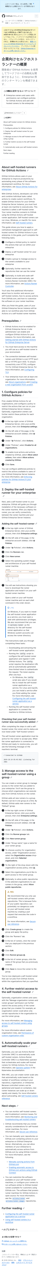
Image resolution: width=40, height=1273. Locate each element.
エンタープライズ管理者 (13, 21)
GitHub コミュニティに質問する (15, 1241)
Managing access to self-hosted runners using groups (17, 1023)
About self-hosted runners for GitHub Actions (19, 168)
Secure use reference (28, 1132)
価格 (12, 1262)
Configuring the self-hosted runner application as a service (24, 701)
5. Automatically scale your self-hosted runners (19, 1044)
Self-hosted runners (24, 223)
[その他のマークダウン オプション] (24, 113)
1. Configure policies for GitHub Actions (17, 393)
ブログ (4, 1265)
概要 (6, 23)
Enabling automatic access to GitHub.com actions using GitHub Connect (23, 1170)
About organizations (17, 382)
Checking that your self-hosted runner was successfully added (18, 720)
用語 (19, 1260)
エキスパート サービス (24, 1262)
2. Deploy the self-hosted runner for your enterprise (19, 491)
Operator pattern (23, 1068)
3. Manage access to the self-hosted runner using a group (19, 774)
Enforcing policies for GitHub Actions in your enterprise (17, 479)
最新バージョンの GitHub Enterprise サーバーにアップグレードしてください (20, 44)
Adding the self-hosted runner (18, 523)
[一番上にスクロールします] (35, 1268)
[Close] (33, 3)
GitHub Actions (30, 21)
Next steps (9, 1105)
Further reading (12, 1208)
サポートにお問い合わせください (15, 1244)
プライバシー (27, 1260)
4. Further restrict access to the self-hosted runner (20, 990)
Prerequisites (10, 320)
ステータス (6, 1262)
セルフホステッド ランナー (20, 23)
